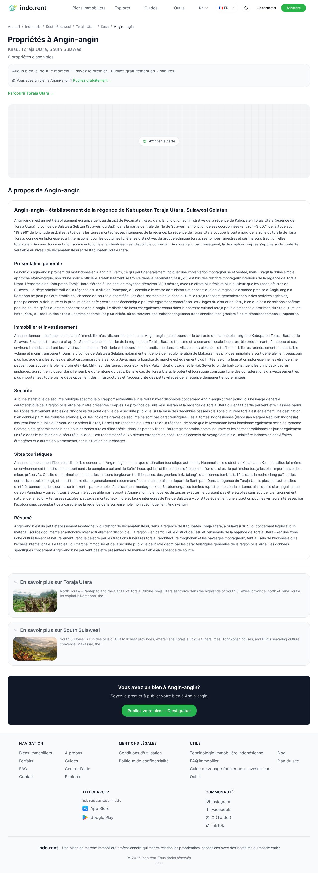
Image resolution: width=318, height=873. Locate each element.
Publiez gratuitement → (92, 80)
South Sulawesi (58, 26)
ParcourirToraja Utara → (31, 93)
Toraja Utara (86, 26)
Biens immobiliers (89, 7)
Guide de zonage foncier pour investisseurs (230, 768)
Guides (150, 7)
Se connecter (266, 8)
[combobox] (227, 8)
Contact (26, 776)
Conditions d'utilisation (140, 752)
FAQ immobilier (204, 760)
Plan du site (288, 760)
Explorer (122, 7)
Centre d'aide (77, 768)
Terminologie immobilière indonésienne (226, 752)
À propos (73, 752)
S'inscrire (294, 8)
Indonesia (33, 26)
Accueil (14, 26)
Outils (179, 7)
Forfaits (26, 760)
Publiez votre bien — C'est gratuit (159, 710)
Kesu (105, 26)
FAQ (23, 768)
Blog (281, 752)
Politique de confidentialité (144, 760)
